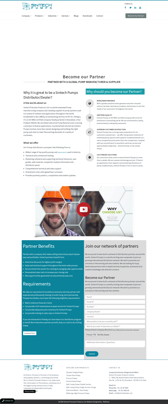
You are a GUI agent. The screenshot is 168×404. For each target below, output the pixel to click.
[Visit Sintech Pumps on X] (131, 7)
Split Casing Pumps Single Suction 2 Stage (81, 387)
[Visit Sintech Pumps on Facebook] (127, 7)
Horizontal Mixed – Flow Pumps (77, 390)
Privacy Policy (29, 391)
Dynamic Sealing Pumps (74, 372)
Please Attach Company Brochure (112, 330)
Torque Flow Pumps (73, 375)
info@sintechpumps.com (123, 393)
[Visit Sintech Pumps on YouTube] (141, 7)
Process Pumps (71, 378)
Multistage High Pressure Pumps (78, 393)
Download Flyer (29, 333)
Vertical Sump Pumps (73, 381)
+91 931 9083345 (123, 390)
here (26, 325)
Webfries (106, 402)
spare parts (62, 152)
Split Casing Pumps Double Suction (78, 384)
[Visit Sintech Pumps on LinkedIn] (136, 7)
